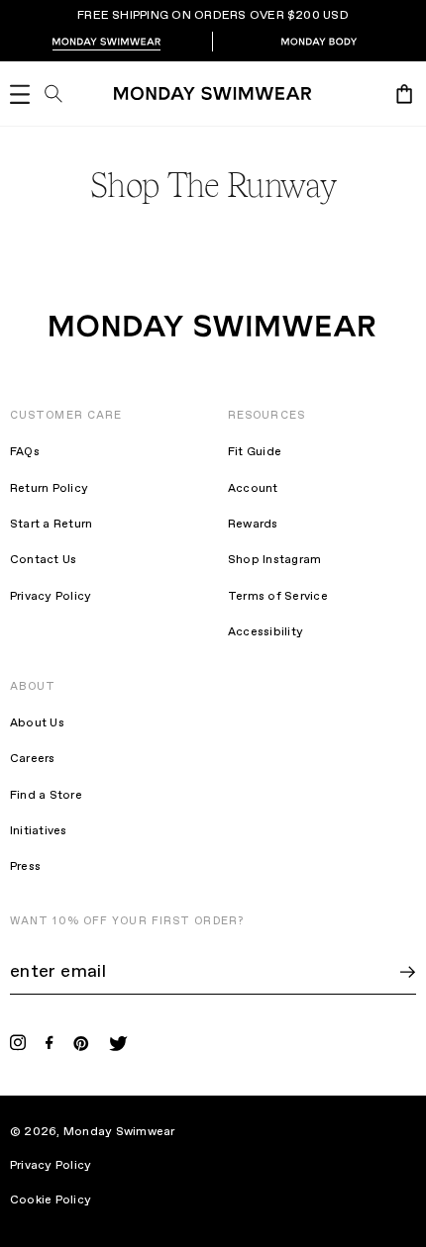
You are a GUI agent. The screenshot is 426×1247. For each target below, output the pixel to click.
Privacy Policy (50, 597)
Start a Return (51, 524)
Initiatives (38, 831)
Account (253, 489)
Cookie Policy (63, 1200)
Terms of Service (278, 597)
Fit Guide (254, 452)
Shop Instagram (274, 560)
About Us (37, 723)
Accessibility (265, 632)
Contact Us (43, 560)
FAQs (25, 452)
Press (25, 867)
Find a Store (46, 796)
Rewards (253, 524)
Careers (32, 759)
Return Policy (49, 489)
